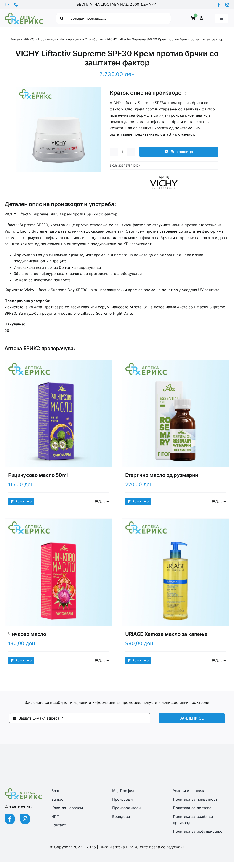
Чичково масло (27, 634)
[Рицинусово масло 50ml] (58, 413)
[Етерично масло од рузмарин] (175, 413)
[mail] (7, 5)
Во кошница (182, 151)
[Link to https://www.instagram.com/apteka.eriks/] (25, 819)
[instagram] (227, 5)
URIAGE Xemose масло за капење (166, 634)
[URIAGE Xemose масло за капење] (175, 572)
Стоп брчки (94, 39)
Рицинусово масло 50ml (38, 475)
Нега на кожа (70, 39)
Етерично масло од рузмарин (161, 475)
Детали (103, 501)
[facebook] (219, 5)
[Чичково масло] (58, 572)
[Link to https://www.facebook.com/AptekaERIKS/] (10, 819)
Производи (47, 39)
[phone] (16, 5)
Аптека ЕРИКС (22, 39)
